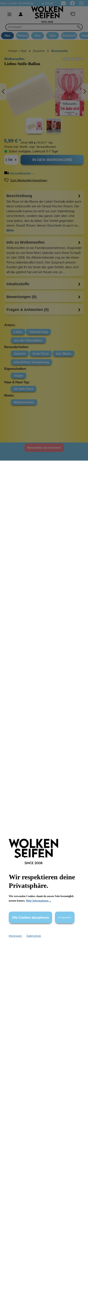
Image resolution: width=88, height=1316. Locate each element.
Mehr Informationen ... (38, 900)
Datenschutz (33, 935)
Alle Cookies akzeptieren (30, 917)
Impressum (15, 935)
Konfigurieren (64, 917)
